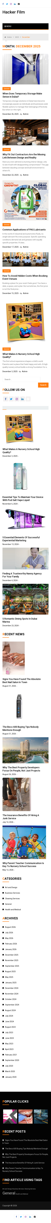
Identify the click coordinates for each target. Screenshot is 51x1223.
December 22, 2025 (10, 175)
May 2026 (9, 938)
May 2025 (9, 977)
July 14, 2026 (7, 822)
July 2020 (9, 1066)
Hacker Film (13, 12)
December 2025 (11, 955)
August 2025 (10, 971)
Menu (8, 26)
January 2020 (10, 1077)
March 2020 (10, 1071)
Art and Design (11, 887)
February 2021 (11, 1055)
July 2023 (9, 1032)
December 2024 (11, 988)
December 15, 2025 (10, 293)
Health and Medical (13, 910)
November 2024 (11, 994)
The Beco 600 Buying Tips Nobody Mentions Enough (26, 1149)
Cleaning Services (12, 899)
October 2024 (10, 999)
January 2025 (10, 983)
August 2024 (10, 1010)
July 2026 (9, 933)
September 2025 (12, 966)
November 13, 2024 (10, 544)
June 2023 (9, 1038)
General (6, 89)
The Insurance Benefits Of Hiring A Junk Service (24, 1163)
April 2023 (9, 1049)
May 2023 (9, 1044)
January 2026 (10, 949)
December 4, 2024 (10, 580)
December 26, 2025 (10, 114)
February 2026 (11, 944)
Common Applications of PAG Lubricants (24, 229)
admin (26, 114)
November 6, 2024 (10, 504)
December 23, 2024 (10, 626)
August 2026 (10, 927)
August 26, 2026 (9, 774)
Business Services (12, 893)
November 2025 (11, 960)
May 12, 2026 (7, 870)
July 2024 (9, 1016)
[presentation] (4, 407)
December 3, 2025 (10, 371)
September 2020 (12, 1060)
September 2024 (12, 1005)
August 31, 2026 (9, 686)
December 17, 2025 (10, 247)
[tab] (4, 408)
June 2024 (9, 1021)
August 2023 (10, 1027)
